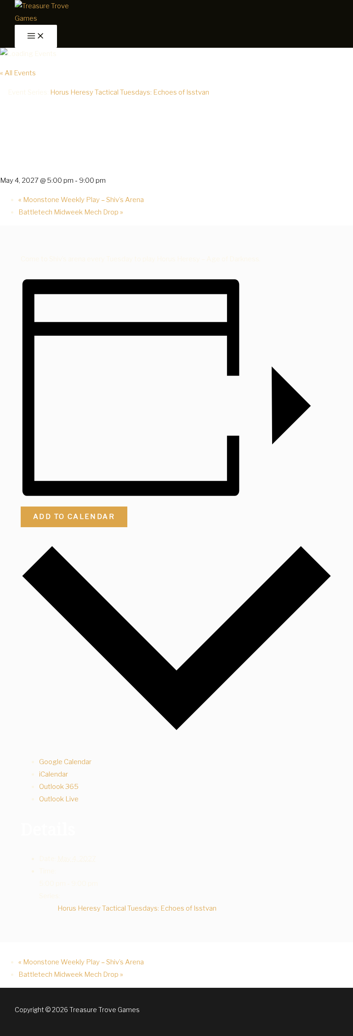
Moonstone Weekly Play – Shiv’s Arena (81, 200)
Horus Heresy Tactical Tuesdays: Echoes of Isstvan (136, 908)
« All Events (18, 73)
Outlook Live (59, 799)
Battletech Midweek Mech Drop (70, 212)
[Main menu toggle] (36, 36)
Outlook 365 (59, 787)
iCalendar (53, 774)
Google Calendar (65, 762)
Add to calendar (74, 516)
